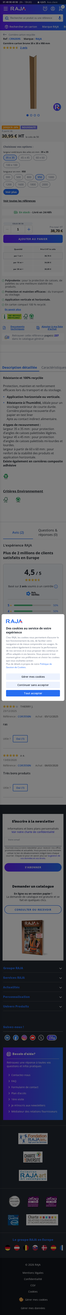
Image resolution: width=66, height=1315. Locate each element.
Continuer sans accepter (33, 685)
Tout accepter (33, 693)
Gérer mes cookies (33, 676)
